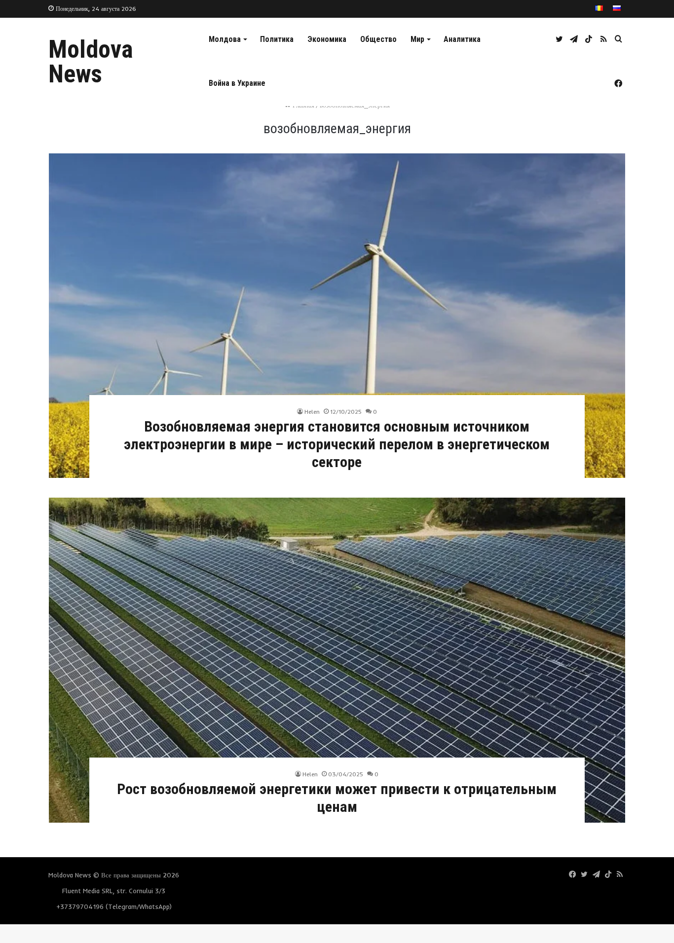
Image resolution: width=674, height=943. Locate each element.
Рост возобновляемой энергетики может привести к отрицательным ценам (337, 797)
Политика (277, 39)
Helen (312, 411)
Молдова (225, 39)
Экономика (326, 39)
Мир (417, 39)
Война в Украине (237, 83)
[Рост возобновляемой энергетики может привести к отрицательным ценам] (337, 660)
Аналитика (462, 39)
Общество (378, 39)
